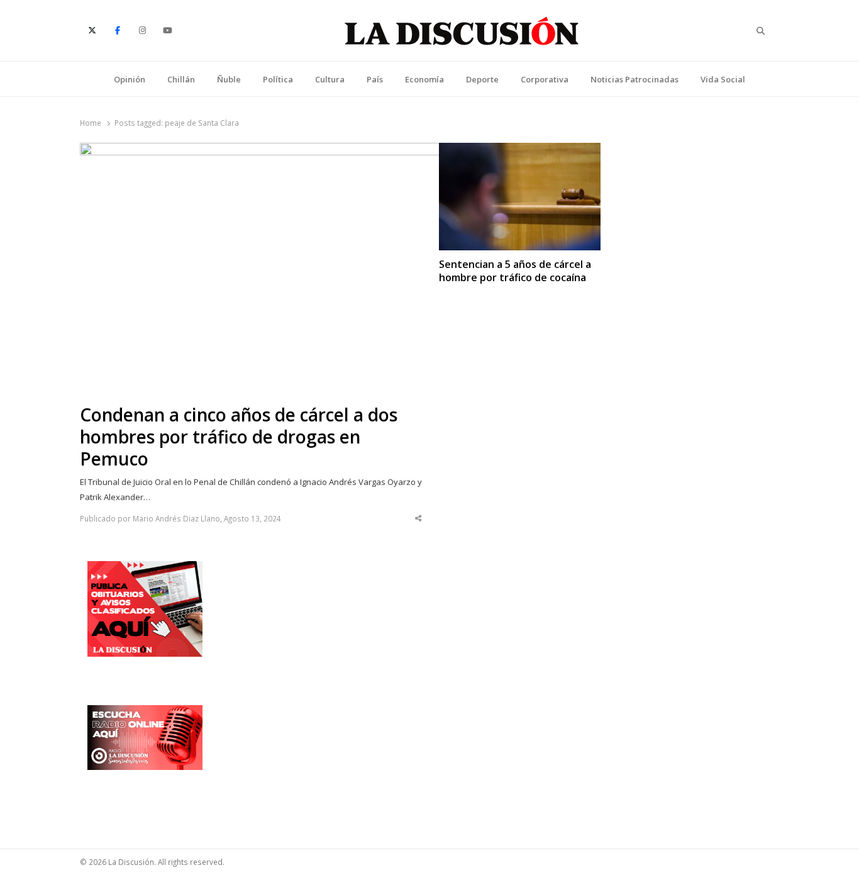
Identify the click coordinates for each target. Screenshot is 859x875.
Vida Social (723, 79)
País (375, 79)
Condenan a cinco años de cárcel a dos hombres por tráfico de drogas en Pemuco (238, 437)
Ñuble (229, 79)
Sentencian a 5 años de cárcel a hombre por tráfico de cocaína (515, 271)
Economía (424, 79)
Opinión (129, 79)
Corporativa (544, 79)
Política (278, 79)
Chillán (181, 79)
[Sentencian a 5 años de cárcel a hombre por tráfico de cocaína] (520, 150)
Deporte (482, 79)
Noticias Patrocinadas (634, 79)
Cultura (330, 79)
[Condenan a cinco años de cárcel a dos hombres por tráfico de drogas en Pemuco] (268, 150)
